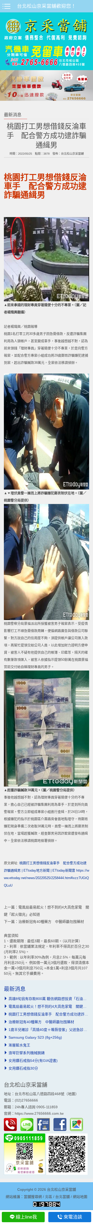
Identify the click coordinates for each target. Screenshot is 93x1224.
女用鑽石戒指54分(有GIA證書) (33, 1060)
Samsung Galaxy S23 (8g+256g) (35, 1037)
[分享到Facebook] (61, 1124)
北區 (48, 1197)
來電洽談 (73, 1217)
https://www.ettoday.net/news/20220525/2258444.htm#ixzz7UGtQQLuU (46, 878)
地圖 (71, 1094)
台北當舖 (62, 1197)
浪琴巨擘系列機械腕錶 (27, 1053)
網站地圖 (80, 1197)
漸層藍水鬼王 (19, 1045)
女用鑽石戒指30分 (23, 1068)
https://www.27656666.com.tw (39, 1113)
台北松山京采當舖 (72, 153)
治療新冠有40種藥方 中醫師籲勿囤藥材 (51, 922)
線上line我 (26, 1217)
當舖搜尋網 (33, 1197)
